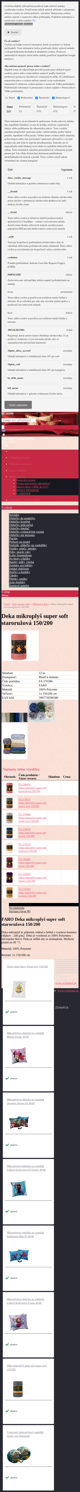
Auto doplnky (17, 582)
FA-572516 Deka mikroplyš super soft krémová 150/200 (32, 848)
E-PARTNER (23, 493)
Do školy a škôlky (19, 558)
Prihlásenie (8, 438)
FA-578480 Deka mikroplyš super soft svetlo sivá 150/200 (32, 818)
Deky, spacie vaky (20, 552)
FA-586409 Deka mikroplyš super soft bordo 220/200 (32, 862)
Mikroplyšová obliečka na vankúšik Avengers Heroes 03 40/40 (25, 1101)
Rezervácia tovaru (25, 480)
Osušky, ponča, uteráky (22, 548)
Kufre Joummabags (20, 555)
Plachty (13, 538)
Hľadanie (7, 413)
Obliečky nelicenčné (21, 525)
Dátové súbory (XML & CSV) (32, 486)
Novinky (14, 515)
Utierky (13, 575)
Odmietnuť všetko (13, 24)
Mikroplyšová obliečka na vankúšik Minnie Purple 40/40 (25, 1035)
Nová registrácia (24, 438)
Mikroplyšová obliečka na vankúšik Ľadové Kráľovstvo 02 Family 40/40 (26, 1168)
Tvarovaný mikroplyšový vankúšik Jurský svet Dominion (25, 1434)
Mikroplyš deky (41, 604)
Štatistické (44, 97)
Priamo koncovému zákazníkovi (33, 483)
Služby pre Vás (17, 476)
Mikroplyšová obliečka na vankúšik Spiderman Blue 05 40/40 (25, 1234)
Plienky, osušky (18, 578)
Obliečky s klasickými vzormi (26, 531)
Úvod (6, 604)
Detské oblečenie (19, 568)
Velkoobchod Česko (19, 457)
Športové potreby (19, 585)
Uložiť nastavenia (18, 404)
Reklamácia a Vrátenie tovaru (24, 500)
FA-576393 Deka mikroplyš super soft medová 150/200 (32, 892)
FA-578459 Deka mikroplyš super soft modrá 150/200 (32, 833)
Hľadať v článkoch (17, 434)
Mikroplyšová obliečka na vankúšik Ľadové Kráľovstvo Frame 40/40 (25, 1301)
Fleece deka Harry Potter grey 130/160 (27, 966)
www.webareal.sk (65, 983)
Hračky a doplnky (19, 572)
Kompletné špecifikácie (22, 904)
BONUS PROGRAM (27, 490)
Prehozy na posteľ (19, 541)
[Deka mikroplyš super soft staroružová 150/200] (20, 659)
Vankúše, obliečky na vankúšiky (28, 545)
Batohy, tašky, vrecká (21, 562)
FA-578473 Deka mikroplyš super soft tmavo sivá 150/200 (32, 803)
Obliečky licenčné (19, 521)
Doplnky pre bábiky (21, 565)
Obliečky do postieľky (22, 518)
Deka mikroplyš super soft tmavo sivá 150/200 (27, 1367)
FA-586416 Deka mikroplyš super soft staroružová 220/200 (32, 788)
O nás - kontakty (17, 470)
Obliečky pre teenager (22, 535)
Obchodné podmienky (20, 464)
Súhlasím (28, 24)
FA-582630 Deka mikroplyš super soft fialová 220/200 (32, 877)
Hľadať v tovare (15, 431)
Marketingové (63, 97)
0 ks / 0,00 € (8, 441)
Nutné (12, 97)
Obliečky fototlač (19, 528)
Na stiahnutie (16, 908)
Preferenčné (27, 97)
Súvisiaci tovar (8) (19, 911)
